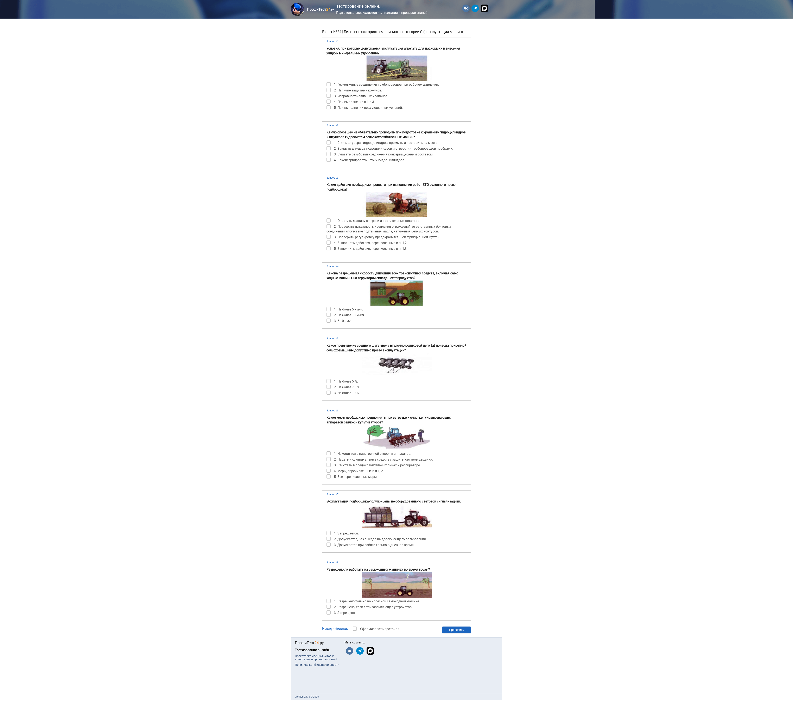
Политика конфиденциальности (317, 664)
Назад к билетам (335, 629)
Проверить (456, 629)
